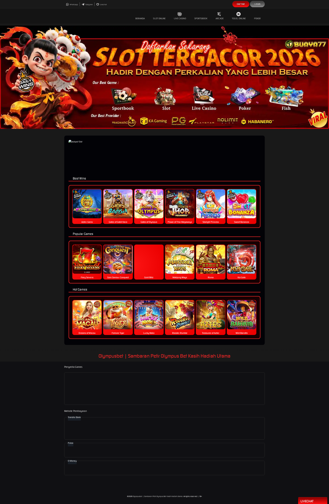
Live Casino (180, 18)
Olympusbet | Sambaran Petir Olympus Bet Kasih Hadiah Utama (158, 496)
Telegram (89, 4)
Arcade (220, 18)
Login (257, 4)
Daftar (241, 4)
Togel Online (239, 18)
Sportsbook (200, 18)
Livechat (103, 4)
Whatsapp (73, 4)
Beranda (140, 18)
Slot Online (159, 18)
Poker (257, 18)
